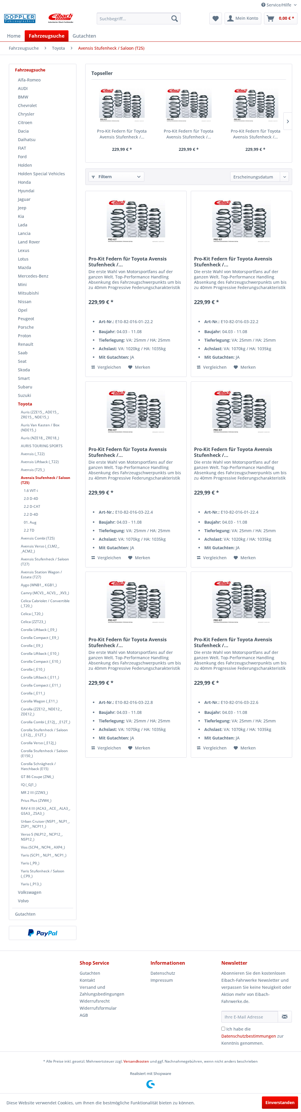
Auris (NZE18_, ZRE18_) (40, 437)
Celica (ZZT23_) (33, 621)
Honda (24, 182)
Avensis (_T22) (33, 453)
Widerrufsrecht (95, 1001)
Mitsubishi (28, 293)
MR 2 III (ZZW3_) (34, 792)
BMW (23, 97)
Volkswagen (29, 892)
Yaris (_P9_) (30, 863)
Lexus (23, 250)
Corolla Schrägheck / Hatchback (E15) (38, 766)
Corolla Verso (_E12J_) (38, 742)
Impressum (161, 980)
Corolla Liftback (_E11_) (40, 677)
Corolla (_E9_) (32, 645)
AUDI (23, 88)
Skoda (24, 370)
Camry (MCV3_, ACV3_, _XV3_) (45, 592)
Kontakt (87, 980)
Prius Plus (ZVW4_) (36, 800)
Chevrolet (27, 105)
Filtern (104, 176)
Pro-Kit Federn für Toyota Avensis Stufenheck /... (122, 134)
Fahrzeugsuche (30, 70)
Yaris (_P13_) (31, 883)
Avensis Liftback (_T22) (40, 461)
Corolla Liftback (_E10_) (40, 653)
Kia (21, 216)
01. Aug (30, 522)
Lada (22, 225)
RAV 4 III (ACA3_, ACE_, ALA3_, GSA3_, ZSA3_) (45, 811)
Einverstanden (280, 1102)
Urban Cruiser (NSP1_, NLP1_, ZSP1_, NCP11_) (45, 824)
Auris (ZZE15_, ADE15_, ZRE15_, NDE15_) (40, 415)
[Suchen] (174, 18)
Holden (25, 165)
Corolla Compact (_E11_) (41, 685)
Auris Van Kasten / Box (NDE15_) (40, 428)
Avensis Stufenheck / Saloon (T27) (45, 562)
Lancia (24, 233)
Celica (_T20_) (32, 613)
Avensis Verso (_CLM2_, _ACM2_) (40, 549)
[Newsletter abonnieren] (285, 1017)
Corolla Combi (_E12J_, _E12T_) (45, 721)
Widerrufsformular (98, 1008)
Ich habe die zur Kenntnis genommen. (252, 1036)
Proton (24, 335)
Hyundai (26, 190)
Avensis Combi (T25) (38, 538)
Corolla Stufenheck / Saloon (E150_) (44, 753)
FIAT (22, 148)
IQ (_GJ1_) (28, 784)
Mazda (24, 267)
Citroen (25, 122)
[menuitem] (139, 18)
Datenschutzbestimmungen (248, 1036)
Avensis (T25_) (33, 469)
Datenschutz (162, 973)
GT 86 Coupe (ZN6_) (37, 776)
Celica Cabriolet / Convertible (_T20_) (45, 603)
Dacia (23, 131)
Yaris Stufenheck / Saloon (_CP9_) (42, 874)
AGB (84, 1015)
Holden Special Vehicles (41, 173)
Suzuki (24, 395)
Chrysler (26, 114)
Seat (22, 361)
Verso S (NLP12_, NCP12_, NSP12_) (42, 837)
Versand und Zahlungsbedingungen (102, 990)
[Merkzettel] (215, 18)
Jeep (22, 208)
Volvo (23, 901)
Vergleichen (108, 367)
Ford (22, 156)
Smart (24, 378)
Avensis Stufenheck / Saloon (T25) (45, 480)
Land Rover (29, 242)
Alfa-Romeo (29, 80)
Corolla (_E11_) (33, 693)
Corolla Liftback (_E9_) (39, 629)
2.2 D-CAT (32, 506)
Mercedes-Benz (33, 276)
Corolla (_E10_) (33, 669)
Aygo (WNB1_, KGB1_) (39, 584)
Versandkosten (136, 1061)
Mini (22, 284)
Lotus (23, 259)
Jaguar (24, 199)
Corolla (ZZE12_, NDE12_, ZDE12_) (41, 712)
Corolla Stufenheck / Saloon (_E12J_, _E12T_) (44, 732)
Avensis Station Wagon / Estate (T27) (41, 575)
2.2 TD (29, 530)
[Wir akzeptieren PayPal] (42, 933)
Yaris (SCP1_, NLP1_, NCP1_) (43, 855)
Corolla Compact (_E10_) (41, 661)
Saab (23, 352)
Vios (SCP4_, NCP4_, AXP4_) (43, 847)
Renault (25, 344)
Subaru (25, 387)
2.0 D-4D (31, 498)
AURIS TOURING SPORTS (42, 445)
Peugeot (26, 318)
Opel (22, 310)
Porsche (26, 327)
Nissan (24, 301)
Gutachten (25, 914)
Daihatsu (27, 139)
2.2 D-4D (31, 514)
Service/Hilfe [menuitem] (278, 5)
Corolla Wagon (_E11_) (39, 701)
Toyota (25, 404)
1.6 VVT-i (31, 490)
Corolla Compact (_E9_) (40, 637)
